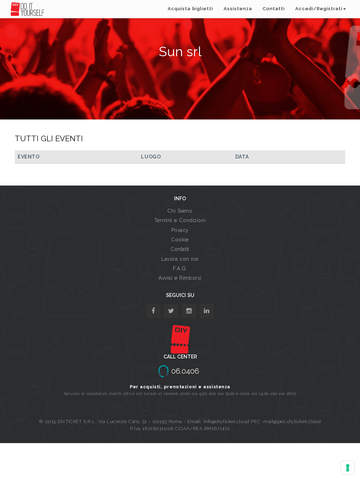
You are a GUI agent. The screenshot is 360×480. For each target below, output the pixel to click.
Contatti (274, 8)
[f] (153, 311)
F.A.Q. (180, 268)
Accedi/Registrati (318, 8)
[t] (171, 311)
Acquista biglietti (190, 8)
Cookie (179, 239)
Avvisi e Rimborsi (180, 278)
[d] (189, 311)
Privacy (180, 230)
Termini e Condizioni (180, 220)
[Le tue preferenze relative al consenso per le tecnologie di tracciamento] (347, 467)
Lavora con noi (180, 259)
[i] (206, 311)
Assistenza (238, 8)
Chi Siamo (179, 211)
